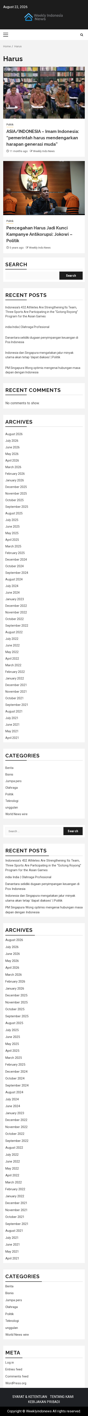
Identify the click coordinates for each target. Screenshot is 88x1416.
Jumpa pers (13, 781)
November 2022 (16, 612)
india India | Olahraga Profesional (27, 327)
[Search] (81, 35)
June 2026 (12, 447)
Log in (9, 1362)
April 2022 (12, 658)
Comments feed (16, 1376)
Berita (9, 768)
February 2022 (15, 671)
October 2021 (14, 698)
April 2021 (12, 738)
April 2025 (12, 539)
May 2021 (12, 731)
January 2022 (14, 678)
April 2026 (12, 460)
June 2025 (12, 526)
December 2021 (16, 685)
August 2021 (14, 711)
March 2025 (13, 546)
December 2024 (16, 559)
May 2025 (12, 533)
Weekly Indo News (44, 151)
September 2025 (16, 506)
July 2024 (11, 586)
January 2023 (14, 599)
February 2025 (15, 553)
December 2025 (16, 487)
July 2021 (11, 718)
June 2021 (12, 724)
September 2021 (16, 705)
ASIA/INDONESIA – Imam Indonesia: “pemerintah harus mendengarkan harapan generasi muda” (42, 138)
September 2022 (16, 625)
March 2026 (13, 467)
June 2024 (12, 592)
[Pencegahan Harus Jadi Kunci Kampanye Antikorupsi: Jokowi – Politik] (44, 188)
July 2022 (11, 638)
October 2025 (14, 500)
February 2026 (15, 473)
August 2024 (14, 579)
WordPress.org (15, 1383)
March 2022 (13, 665)
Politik (9, 124)
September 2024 (16, 572)
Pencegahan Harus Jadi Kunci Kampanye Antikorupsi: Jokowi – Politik (39, 234)
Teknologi (11, 801)
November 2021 (16, 691)
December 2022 (16, 605)
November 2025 (16, 493)
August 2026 (14, 434)
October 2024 (14, 566)
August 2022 (14, 632)
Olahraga (11, 787)
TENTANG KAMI (62, 1397)
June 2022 (12, 645)
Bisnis (9, 774)
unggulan (11, 807)
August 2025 (14, 513)
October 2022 (14, 619)
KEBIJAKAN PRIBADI (44, 1402)
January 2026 (14, 480)
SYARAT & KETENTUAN (29, 1397)
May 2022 (12, 652)
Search (16, 264)
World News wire (16, 814)
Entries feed (13, 1369)
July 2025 (11, 520)
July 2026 (11, 440)
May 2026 (12, 454)
